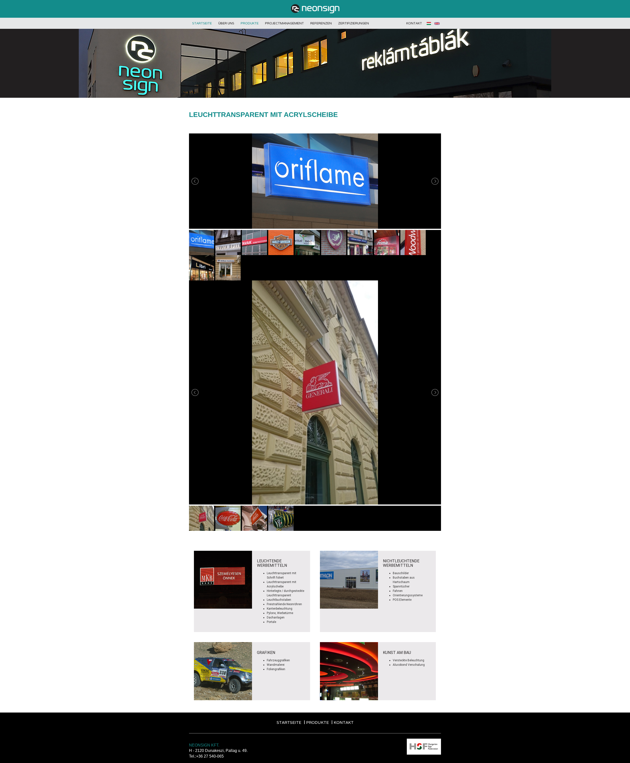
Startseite (202, 23)
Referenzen (321, 23)
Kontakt (414, 23)
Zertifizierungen (353, 23)
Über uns (226, 23)
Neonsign (315, 8)
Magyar (429, 23)
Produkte (250, 23)
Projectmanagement (284, 23)
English (437, 23)
